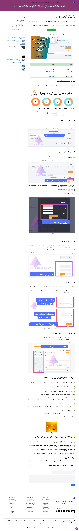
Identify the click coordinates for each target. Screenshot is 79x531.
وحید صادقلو (68, 15)
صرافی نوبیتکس (12, 503)
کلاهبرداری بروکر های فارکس (12, 500)
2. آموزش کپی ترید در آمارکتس (20, 20)
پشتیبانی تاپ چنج (30, 511)
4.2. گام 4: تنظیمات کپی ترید (19, 25)
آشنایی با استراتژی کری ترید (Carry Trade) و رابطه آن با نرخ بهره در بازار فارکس (14, 60)
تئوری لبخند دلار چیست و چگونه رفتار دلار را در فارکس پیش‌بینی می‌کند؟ (14, 63)
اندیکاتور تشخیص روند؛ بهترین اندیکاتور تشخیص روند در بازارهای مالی (15, 66)
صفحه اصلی (57, 7)
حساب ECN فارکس (45, 503)
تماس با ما (12, 511)
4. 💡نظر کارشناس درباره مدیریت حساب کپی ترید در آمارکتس (16, 29)
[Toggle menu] (76, 528)
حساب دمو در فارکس (12, 499)
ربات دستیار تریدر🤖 (25, 2)
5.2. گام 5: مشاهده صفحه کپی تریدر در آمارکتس (17, 26)
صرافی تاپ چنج (30, 499)
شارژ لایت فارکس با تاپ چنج (30, 501)
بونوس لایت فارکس (30, 508)
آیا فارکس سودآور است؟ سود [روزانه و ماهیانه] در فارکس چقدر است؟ (14, 69)
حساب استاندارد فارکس (45, 501)
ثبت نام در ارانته (45, 514)
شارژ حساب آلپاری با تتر (30, 500)
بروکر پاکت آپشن (45, 512)
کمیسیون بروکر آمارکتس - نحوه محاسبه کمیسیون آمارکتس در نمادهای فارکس (14, 44)
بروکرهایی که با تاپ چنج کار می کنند (12, 501)
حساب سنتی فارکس (45, 504)
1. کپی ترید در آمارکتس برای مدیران (19, 19)
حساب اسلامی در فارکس (45, 500)
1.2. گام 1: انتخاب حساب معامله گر (19, 21)
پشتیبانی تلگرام (12, 512)
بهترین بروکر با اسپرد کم (45, 499)
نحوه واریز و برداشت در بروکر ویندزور (30, 504)
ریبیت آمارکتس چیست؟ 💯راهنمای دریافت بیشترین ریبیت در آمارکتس (15, 38)
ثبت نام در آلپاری (45, 507)
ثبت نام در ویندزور (45, 511)
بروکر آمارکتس (73, 25)
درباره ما (12, 508)
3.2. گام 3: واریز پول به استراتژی (19, 24)
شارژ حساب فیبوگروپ (30, 507)
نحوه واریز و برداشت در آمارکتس (30, 503)
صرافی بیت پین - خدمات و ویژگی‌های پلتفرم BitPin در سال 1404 (14, 56)
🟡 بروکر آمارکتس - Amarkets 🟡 (50, 7)
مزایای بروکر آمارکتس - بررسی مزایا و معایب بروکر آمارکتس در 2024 (15, 47)
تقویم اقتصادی (12, 504)
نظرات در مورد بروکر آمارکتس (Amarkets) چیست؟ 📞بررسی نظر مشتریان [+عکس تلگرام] (14, 41)
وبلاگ (12, 507)
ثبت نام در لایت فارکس (45, 508)
